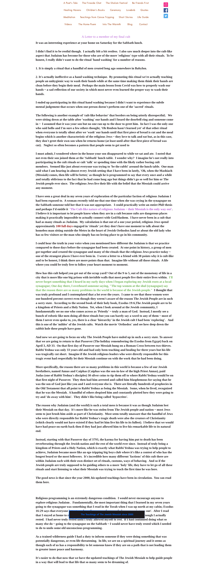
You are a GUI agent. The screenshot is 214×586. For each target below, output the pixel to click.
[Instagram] (166, 4)
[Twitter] (166, 16)
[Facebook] (166, 10)
